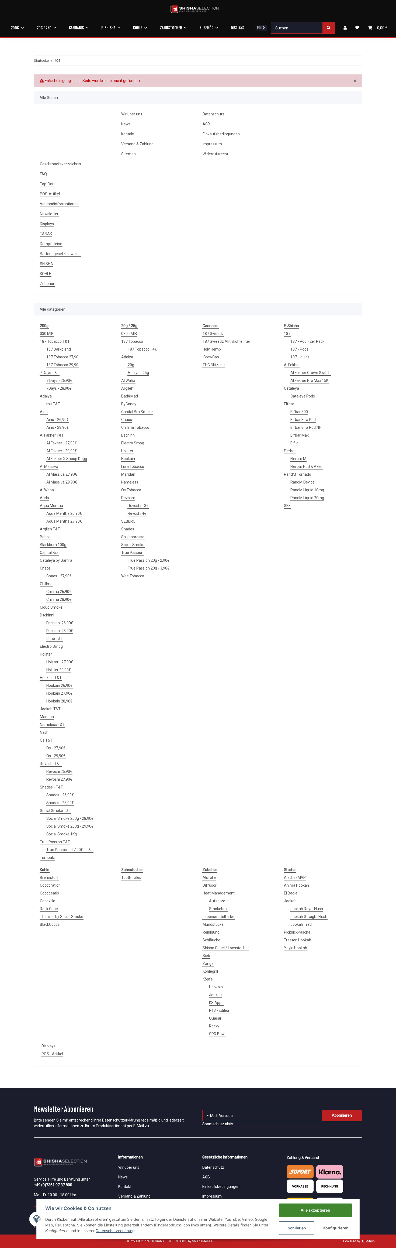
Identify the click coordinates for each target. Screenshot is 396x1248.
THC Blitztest (214, 365)
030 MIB (47, 333)
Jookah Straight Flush (308, 916)
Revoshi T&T (50, 764)
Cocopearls (49, 893)
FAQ (43, 174)
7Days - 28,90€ (58, 388)
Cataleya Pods (302, 396)
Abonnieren (342, 1115)
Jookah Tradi (301, 924)
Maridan (47, 717)
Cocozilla (47, 901)
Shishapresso (132, 537)
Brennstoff (49, 877)
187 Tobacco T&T (55, 341)
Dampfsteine (51, 244)
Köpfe (208, 979)
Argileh (127, 388)
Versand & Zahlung (137, 144)
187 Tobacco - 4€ (142, 349)
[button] (345, 28)
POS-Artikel (50, 194)
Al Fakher (292, 365)
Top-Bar (47, 184)
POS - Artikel (52, 1054)
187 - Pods (299, 349)
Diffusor (210, 885)
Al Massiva (49, 466)
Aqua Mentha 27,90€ (64, 521)
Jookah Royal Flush (306, 909)
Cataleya (291, 388)
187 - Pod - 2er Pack (307, 341)
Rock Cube (49, 909)
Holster (46, 654)
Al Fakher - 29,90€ (61, 451)
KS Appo (216, 1002)
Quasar (215, 1018)
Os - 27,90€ (55, 748)
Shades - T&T (51, 787)
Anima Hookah (296, 885)
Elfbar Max (299, 435)
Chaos (45, 568)
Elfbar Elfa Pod (303, 419)
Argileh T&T (50, 529)
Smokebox (218, 909)
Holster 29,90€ (58, 670)
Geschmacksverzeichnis (60, 164)
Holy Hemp (212, 349)
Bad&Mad (129, 396)
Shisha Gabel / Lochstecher (226, 948)
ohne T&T (54, 638)
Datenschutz (213, 114)
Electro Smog (51, 646)
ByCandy (128, 404)
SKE (287, 505)
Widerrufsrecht (215, 154)
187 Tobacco (132, 341)
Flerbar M (298, 459)
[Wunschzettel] (357, 28)
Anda (44, 498)
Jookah (215, 995)
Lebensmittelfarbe (218, 916)
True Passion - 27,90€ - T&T (69, 850)
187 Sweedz (213, 333)
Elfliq (294, 443)
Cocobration (50, 885)
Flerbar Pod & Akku (306, 466)
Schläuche (211, 940)
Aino (44, 412)
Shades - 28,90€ (60, 803)
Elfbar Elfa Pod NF (305, 427)
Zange (208, 963)
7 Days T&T (49, 373)
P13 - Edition (219, 1010)
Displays (47, 224)
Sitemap (128, 154)
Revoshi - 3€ (138, 505)
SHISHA (46, 264)
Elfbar (289, 404)
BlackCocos (50, 924)
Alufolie (209, 877)
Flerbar (290, 451)
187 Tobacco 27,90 (62, 357)
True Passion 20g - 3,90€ (148, 568)
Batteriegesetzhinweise (60, 254)
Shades (127, 529)
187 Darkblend (58, 349)
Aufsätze (217, 901)
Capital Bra (49, 552)
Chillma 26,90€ (58, 591)
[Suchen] (328, 28)
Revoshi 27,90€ (59, 779)
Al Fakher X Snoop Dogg (66, 459)
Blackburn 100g (53, 545)
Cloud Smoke (51, 607)
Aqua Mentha (51, 505)
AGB (206, 124)
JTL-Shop (367, 1241)
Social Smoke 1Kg (61, 834)
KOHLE (45, 274)
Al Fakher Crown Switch (310, 373)
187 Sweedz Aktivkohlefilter (226, 341)
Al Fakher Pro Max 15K (309, 380)
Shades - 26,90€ (60, 795)
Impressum (212, 144)
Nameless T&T (52, 724)
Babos (45, 537)
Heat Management (219, 893)
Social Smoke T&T (55, 810)
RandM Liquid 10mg (307, 490)
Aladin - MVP (295, 877)
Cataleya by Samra (56, 560)
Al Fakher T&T (52, 435)
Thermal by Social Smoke (61, 916)
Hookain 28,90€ (59, 701)
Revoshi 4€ (137, 513)
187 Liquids (300, 357)
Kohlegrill (210, 971)
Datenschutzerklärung (121, 1120)
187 (287, 333)
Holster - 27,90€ (59, 662)
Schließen (297, 1228)
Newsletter (49, 214)
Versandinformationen (59, 204)
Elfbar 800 (299, 412)
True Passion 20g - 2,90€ (148, 560)
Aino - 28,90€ (57, 427)
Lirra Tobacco (132, 466)
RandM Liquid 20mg (307, 498)
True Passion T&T (55, 842)
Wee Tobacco (132, 576)
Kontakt (127, 134)
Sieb (206, 956)
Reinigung (211, 932)
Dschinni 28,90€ (59, 631)
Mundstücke (213, 924)
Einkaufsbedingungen (221, 134)
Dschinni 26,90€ (59, 623)
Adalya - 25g (138, 373)
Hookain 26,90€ (59, 685)
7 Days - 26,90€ (59, 380)
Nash (44, 732)
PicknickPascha (297, 932)
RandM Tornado (297, 474)
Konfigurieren (336, 1228)
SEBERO (128, 521)
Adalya (46, 396)
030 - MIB (129, 333)
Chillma (46, 584)
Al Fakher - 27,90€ (61, 443)
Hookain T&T (51, 678)
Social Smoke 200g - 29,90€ (69, 826)
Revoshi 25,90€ (59, 771)
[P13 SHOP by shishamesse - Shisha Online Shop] (195, 9)
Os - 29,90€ (55, 756)
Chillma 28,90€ (58, 599)
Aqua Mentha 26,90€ (64, 513)
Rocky (214, 1026)
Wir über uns (131, 114)
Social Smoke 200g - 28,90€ (69, 818)
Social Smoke (132, 545)
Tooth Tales (131, 877)
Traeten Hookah (297, 940)
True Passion (132, 552)
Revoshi (128, 498)
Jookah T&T (50, 709)
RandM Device (302, 482)
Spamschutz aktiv (217, 1124)
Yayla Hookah (295, 948)
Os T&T (46, 740)
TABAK (46, 234)
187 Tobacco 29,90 (62, 365)
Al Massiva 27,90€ (61, 474)
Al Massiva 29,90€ (61, 482)
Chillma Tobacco (135, 427)
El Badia (290, 893)
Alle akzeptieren (315, 1210)
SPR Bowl (217, 1034)
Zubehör (47, 284)
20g (131, 365)
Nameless (129, 482)
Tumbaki (47, 857)
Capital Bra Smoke (137, 412)
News (126, 124)
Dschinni (47, 615)
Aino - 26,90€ (57, 419)
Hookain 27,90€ (59, 693)
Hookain (128, 459)
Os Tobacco (131, 490)
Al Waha (47, 490)
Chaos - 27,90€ (59, 576)
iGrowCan (211, 357)
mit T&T (53, 404)
